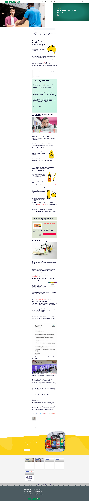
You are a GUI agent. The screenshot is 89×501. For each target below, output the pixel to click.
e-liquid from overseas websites (41, 204)
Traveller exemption (52, 373)
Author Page (34, 427)
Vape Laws (55, 1)
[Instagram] (50, 484)
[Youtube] (45, 484)
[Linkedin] (43, 484)
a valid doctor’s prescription (41, 84)
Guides (42, 1)
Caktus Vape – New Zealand (49, 223)
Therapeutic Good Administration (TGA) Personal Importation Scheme (45, 66)
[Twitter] (38, 484)
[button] (82, 1)
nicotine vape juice (38, 92)
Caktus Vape (50, 95)
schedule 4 (44, 62)
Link (47, 275)
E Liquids (50, 1)
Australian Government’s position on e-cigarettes (41, 299)
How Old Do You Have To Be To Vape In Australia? (29, 477)
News (59, 1)
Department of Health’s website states (38, 68)
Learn (46, 1)
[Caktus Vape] (37, 226)
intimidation (47, 308)
